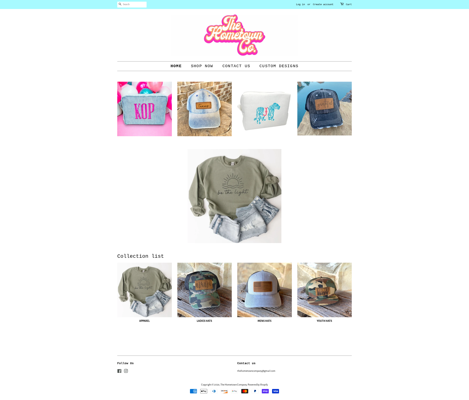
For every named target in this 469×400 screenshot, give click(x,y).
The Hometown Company (233, 384)
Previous (125, 196)
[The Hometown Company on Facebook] (119, 371)
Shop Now (202, 66)
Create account (323, 4)
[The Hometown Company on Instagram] (126, 371)
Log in (300, 4)
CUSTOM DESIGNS (278, 66)
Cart (349, 4)
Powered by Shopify (258, 384)
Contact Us (236, 66)
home (176, 66)
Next (344, 196)
